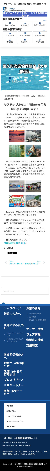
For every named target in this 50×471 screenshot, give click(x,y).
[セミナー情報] (25, 33)
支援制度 (10, 42)
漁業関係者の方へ (25, 4)
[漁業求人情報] (40, 33)
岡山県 (28, 81)
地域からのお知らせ (14, 364)
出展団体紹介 (17, 81)
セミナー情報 (25, 35)
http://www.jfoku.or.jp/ (15, 242)
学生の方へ (25, 42)
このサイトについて (13, 416)
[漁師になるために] (40, 23)
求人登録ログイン (40, 4)
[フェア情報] (10, 33)
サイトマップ (11, 426)
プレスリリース (10, 4)
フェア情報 (10, 35)
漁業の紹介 (25, 25)
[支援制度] (10, 40)
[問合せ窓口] (40, 40)
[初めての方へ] (10, 23)
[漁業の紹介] (25, 23)
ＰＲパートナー (14, 385)
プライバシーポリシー (14, 421)
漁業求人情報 (40, 35)
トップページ (12, 308)
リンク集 (9, 406)
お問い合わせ (11, 411)
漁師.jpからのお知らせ (13, 373)
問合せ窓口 (40, 42)
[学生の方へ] (25, 40)
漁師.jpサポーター (13, 392)
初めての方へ (10, 25)
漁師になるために (40, 25)
